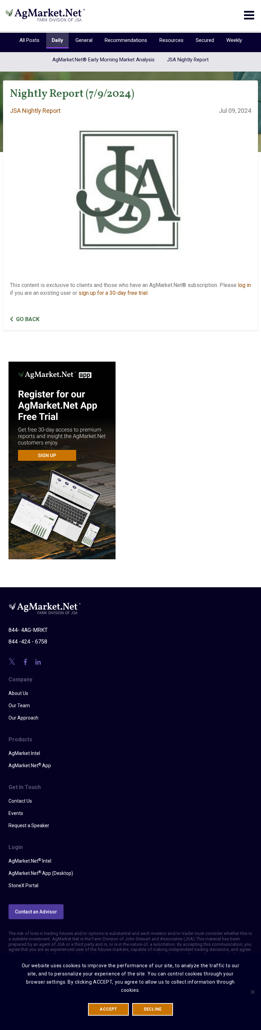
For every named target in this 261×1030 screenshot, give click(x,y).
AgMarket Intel (24, 753)
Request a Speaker (28, 825)
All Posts (29, 40)
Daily (57, 40)
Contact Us (20, 801)
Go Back (27, 319)
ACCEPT (108, 1009)
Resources (171, 40)
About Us (18, 693)
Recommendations (126, 40)
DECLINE (153, 1009)
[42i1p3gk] (62, 455)
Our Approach (23, 718)
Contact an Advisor (36, 911)
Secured (205, 40)
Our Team (19, 705)
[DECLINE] (252, 991)
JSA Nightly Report (188, 60)
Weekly (234, 40)
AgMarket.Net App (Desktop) (40, 873)
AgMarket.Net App (29, 765)
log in (244, 285)
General (83, 40)
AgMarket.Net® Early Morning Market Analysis (103, 60)
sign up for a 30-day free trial (113, 293)
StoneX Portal (23, 885)
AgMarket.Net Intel (29, 861)
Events (15, 813)
